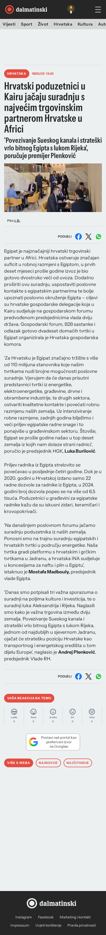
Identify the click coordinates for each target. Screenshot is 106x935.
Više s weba (18, 763)
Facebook (46, 917)
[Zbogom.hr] (71, 9)
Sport (26, 24)
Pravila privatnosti (81, 925)
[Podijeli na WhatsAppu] (98, 236)
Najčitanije (78, 763)
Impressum (20, 925)
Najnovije (48, 763)
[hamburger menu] (98, 10)
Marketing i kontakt (75, 917)
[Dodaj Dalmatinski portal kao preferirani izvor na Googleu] (53, 741)
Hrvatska (63, 24)
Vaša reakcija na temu (29, 698)
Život (43, 24)
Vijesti (9, 24)
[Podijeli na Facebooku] (78, 236)
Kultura (85, 24)
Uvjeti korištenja (48, 925)
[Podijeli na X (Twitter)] (88, 236)
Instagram (23, 917)
